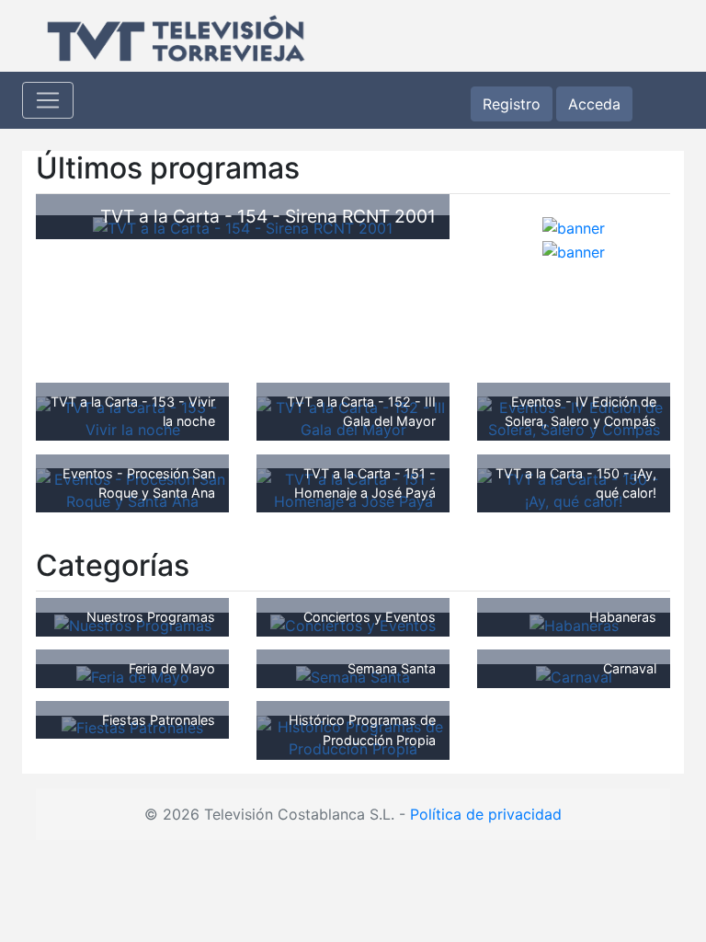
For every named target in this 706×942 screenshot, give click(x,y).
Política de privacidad (486, 814)
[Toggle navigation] (48, 100)
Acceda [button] (594, 104)
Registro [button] (512, 104)
